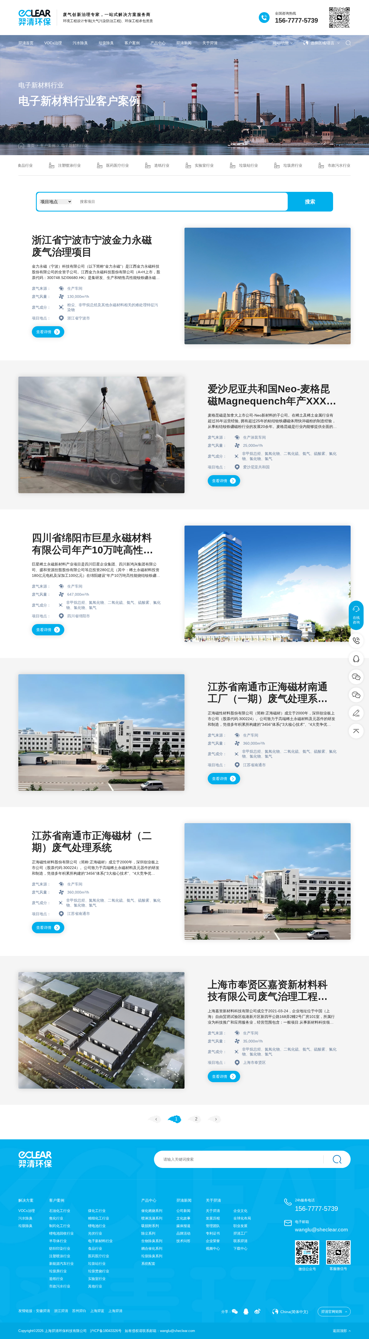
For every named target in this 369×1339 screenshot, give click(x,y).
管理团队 (213, 1226)
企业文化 (240, 1210)
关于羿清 (209, 43)
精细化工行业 (98, 1218)
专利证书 (213, 1233)
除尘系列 (148, 1233)
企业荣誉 (213, 1241)
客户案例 (132, 43)
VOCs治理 (53, 43)
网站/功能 (281, 43)
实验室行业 (204, 165)
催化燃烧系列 (151, 1210)
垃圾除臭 (106, 43)
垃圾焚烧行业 (98, 1271)
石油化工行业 (59, 1210)
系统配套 (148, 1263)
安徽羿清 (43, 1311)
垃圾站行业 (248, 165)
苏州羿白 (79, 1311)
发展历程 (213, 1218)
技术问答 (183, 1241)
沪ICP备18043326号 (106, 1331)
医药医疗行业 (117, 165)
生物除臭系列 (151, 1241)
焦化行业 (56, 1218)
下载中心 (240, 1248)
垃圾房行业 (292, 165)
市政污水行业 (339, 165)
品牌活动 (183, 1233)
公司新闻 (183, 1210)
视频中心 (213, 1248)
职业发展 (240, 1226)
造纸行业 (161, 165)
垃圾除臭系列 (151, 1256)
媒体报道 (183, 1226)
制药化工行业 (59, 1226)
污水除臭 (80, 43)
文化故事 (183, 1218)
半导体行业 (58, 1241)
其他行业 (95, 1286)
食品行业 (25, 165)
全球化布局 (242, 1218)
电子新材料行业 (74, 145)
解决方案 (25, 1200)
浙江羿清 (61, 1311)
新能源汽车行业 (61, 1263)
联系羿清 (240, 1241)
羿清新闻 (184, 43)
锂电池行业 (97, 1226)
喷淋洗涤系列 (151, 1218)
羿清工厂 (240, 1233)
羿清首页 (25, 43)
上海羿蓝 (97, 1311)
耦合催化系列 (151, 1248)
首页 (30, 145)
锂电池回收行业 (61, 1233)
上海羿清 (115, 1311)
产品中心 (158, 43)
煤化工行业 (97, 1210)
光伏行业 (95, 1233)
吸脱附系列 (150, 1226)
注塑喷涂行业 (69, 165)
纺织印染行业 (59, 1248)
